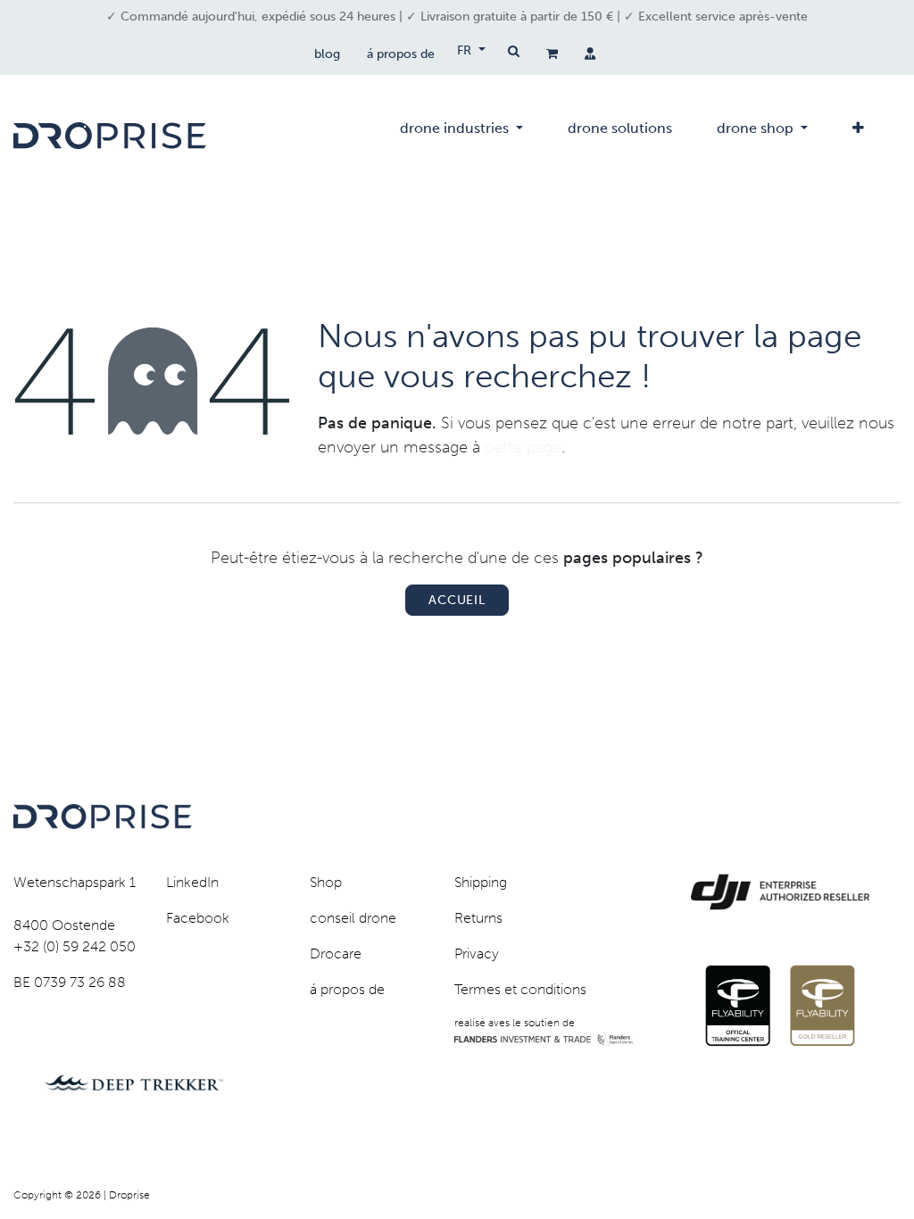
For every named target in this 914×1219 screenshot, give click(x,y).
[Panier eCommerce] (552, 53)
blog (327, 54)
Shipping (480, 882)
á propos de (401, 54)
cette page (523, 447)
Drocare (335, 953)
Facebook (197, 917)
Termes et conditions (520, 989)
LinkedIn (192, 882)
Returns (478, 917)
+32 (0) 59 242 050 (74, 946)
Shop (326, 882)
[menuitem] (461, 135)
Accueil (457, 600)
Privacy (476, 953)
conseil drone (353, 917)
